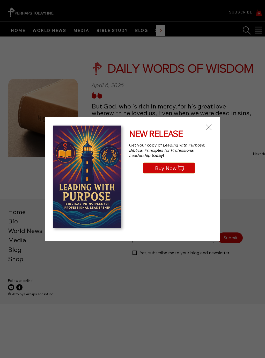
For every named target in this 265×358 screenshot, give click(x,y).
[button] (208, 127)
